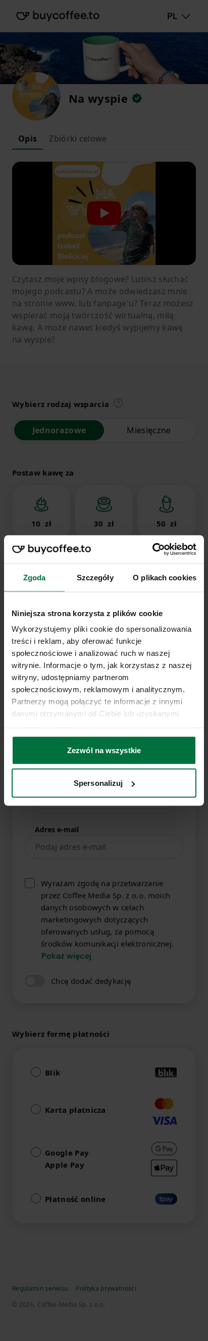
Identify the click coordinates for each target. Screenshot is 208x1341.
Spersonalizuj (98, 783)
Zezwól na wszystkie (104, 750)
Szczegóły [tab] (95, 577)
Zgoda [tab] (34, 577)
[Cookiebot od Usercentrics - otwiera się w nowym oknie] (152, 549)
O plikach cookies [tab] (164, 577)
